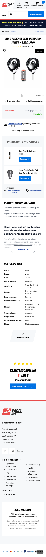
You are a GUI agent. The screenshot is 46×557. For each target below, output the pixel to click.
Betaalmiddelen (36, 190)
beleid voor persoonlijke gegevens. (23, 528)
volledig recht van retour (14, 191)
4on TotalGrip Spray (28, 151)
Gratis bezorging (15, 124)
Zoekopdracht (36, 14)
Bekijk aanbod (35, 25)
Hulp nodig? (39, 31)
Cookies (20, 451)
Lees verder (23, 249)
